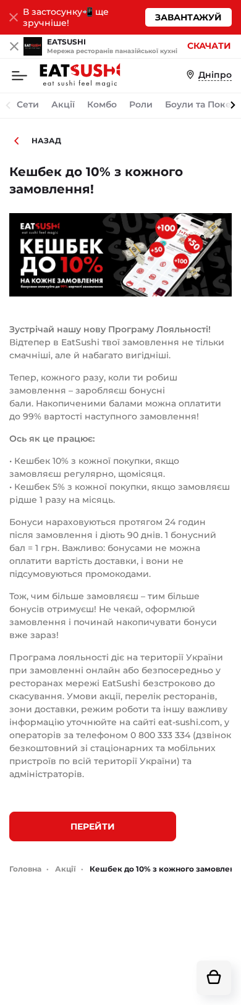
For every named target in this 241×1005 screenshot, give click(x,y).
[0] (214, 978)
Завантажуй (188, 17)
